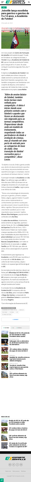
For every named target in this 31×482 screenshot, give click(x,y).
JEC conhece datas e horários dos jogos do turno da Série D (18, 350)
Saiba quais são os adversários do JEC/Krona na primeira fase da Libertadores (19, 342)
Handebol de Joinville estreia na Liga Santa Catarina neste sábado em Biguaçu (19, 359)
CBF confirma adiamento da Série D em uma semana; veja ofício (18, 375)
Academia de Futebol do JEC (9, 310)
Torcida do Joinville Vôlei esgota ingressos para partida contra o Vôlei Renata (18, 367)
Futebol (12, 312)
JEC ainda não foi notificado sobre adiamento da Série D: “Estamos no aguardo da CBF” (18, 444)
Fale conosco (16, 471)
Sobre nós (8, 471)
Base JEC (21, 310)
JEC (17, 312)
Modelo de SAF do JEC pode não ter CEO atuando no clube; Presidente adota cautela (19, 334)
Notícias (23, 471)
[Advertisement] (15, 397)
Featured (4, 312)
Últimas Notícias (6, 314)
